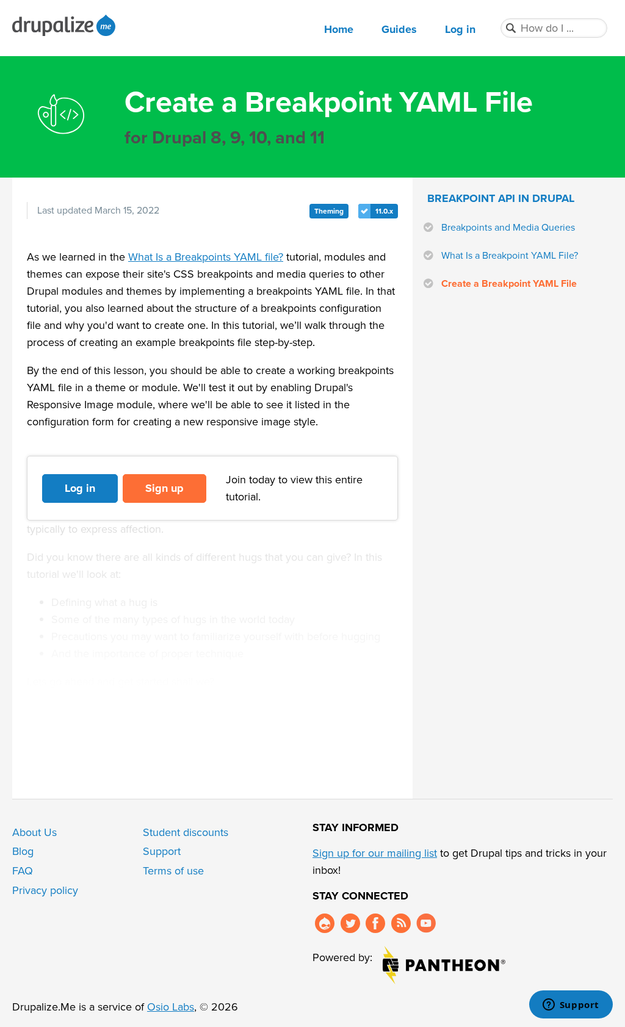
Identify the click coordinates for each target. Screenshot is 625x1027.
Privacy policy (45, 890)
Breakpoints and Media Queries (508, 228)
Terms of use (173, 871)
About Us (34, 832)
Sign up (164, 488)
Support (162, 851)
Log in (460, 29)
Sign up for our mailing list (374, 853)
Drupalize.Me (65, 25)
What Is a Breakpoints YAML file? (205, 257)
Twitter (350, 923)
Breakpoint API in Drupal (500, 198)
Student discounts (185, 832)
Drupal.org (324, 923)
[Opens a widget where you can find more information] (571, 1005)
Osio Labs (170, 1007)
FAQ (22, 871)
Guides (399, 29)
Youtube (426, 923)
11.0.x (384, 211)
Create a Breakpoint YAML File (509, 284)
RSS (401, 923)
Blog (23, 851)
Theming (329, 211)
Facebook (375, 923)
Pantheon (444, 965)
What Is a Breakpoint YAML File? (509, 256)
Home (338, 29)
